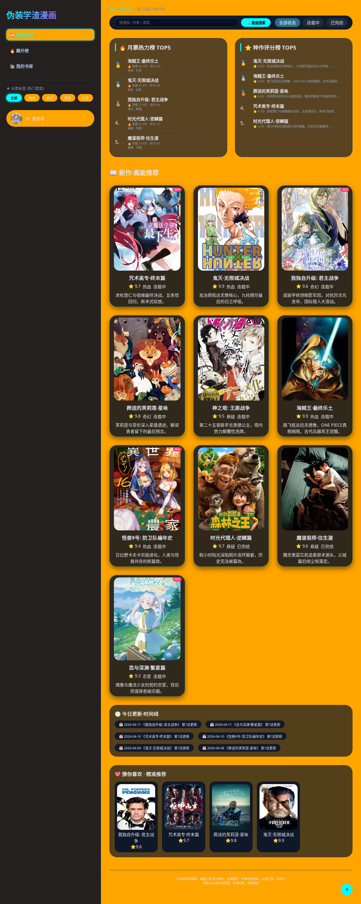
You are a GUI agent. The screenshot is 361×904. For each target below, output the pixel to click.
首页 (112, 9)
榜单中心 (126, 9)
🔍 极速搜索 (255, 23)
